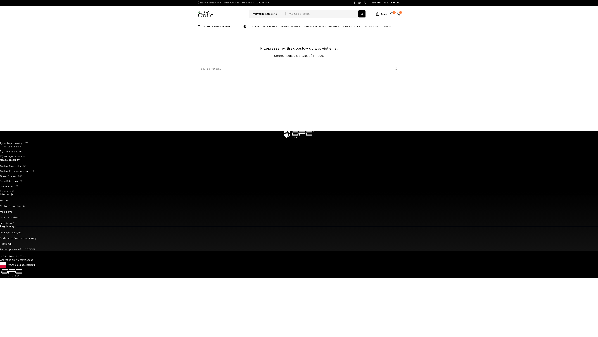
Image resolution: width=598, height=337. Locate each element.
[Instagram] (364, 3)
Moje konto (248, 3)
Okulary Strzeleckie (11, 166)
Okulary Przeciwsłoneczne (15, 171)
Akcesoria (5, 191)
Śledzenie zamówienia (209, 3)
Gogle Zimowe (8, 176)
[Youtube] (359, 3)
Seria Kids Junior (9, 181)
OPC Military (263, 3)
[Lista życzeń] (392, 14)
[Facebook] (354, 3)
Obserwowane (231, 3)
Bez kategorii (7, 186)
